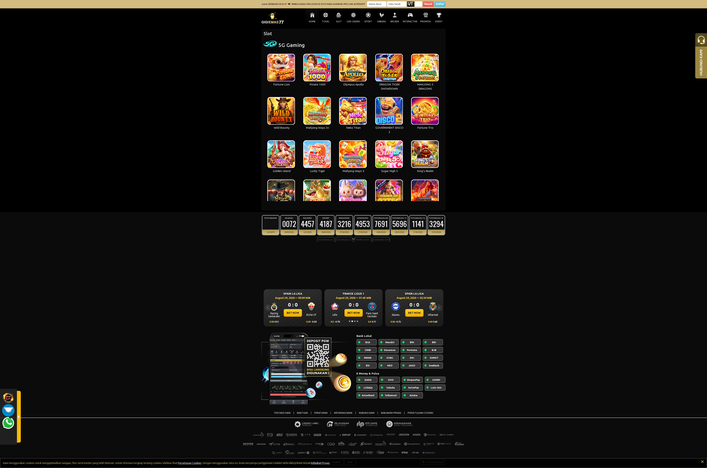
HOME (312, 21)
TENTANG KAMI (282, 413)
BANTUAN (302, 413)
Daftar (440, 4)
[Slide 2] (352, 321)
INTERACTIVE (410, 21)
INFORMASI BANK (343, 413)
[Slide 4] (357, 321)
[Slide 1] (349, 321)
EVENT (439, 21)
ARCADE (394, 21)
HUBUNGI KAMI (366, 413)
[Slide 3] (355, 321)
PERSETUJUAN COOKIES (420, 413)
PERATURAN (321, 413)
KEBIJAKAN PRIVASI (391, 413)
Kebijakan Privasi (320, 463)
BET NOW (293, 312)
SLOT (339, 21)
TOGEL (325, 21)
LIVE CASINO (353, 21)
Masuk (428, 4)
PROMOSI (425, 21)
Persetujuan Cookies (189, 463)
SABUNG (381, 21)
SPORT (368, 21)
